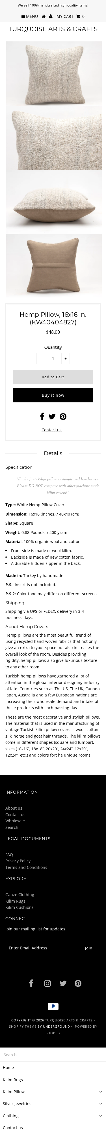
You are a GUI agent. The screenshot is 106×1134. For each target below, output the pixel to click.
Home (8, 1067)
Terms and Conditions (26, 867)
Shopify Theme (22, 1026)
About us (13, 808)
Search (11, 827)
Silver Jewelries (17, 1103)
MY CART (71, 16)
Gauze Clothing (19, 894)
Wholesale (15, 820)
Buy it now (53, 395)
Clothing (11, 1115)
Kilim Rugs (15, 901)
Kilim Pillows (15, 1091)
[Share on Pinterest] (63, 418)
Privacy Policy (18, 860)
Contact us (52, 429)
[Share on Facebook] (42, 418)
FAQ (9, 854)
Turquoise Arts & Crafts (53, 29)
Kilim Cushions (19, 907)
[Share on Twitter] (52, 418)
